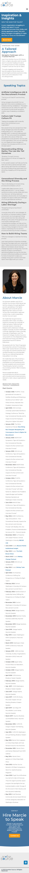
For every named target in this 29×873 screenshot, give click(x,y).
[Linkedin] (26, 862)
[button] (27, 9)
